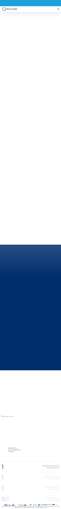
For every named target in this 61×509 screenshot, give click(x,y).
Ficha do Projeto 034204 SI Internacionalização (9, 506)
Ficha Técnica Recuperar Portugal (29, 507)
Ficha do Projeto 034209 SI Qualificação (24, 506)
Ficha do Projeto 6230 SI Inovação (41, 507)
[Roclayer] (9, 9)
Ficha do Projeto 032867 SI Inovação (38, 506)
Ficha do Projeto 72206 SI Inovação (50, 506)
